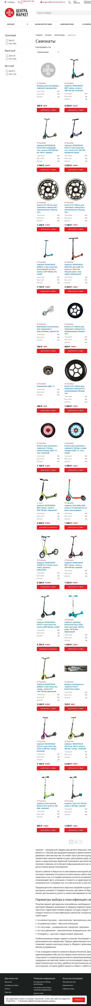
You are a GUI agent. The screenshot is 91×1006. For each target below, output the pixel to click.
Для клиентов (77, 2)
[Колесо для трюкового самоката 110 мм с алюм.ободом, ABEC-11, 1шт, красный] (48, 445)
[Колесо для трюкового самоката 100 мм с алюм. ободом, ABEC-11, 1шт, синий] (76, 445)
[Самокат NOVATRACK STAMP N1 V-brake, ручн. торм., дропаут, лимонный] (48, 562)
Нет (12, 43)
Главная (39, 35)
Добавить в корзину (48, 527)
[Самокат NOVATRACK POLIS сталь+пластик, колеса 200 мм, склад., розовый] (48, 744)
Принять (79, 1000)
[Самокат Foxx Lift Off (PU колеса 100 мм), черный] (76, 804)
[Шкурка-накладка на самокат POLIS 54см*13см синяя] (76, 684)
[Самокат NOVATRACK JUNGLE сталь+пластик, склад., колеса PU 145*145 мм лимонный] (48, 684)
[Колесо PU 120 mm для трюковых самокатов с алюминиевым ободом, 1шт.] (48, 205)
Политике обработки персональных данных (37, 1001)
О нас (70, 2)
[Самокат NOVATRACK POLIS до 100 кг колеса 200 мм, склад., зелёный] (76, 744)
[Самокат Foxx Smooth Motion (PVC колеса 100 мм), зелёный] (48, 804)
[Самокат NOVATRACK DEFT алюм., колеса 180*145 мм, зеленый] (76, 85)
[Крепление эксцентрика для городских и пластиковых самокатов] (48, 326)
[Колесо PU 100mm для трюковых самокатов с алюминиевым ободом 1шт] (76, 326)
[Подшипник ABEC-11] (48, 386)
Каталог (48, 35)
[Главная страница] (16, 12)
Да (11, 40)
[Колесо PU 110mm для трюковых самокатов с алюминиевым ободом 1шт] (76, 386)
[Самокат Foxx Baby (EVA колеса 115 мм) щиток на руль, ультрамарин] (76, 504)
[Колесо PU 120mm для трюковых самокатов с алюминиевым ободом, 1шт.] (76, 205)
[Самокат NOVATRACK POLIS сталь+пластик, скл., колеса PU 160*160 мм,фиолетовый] (76, 145)
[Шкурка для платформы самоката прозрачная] (48, 85)
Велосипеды (60, 35)
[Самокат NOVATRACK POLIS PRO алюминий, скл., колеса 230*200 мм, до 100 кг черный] (48, 145)
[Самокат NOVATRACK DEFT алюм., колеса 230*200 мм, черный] (76, 562)
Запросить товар (48, 110)
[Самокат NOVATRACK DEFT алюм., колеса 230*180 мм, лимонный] (48, 504)
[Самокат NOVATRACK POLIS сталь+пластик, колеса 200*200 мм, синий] (48, 623)
